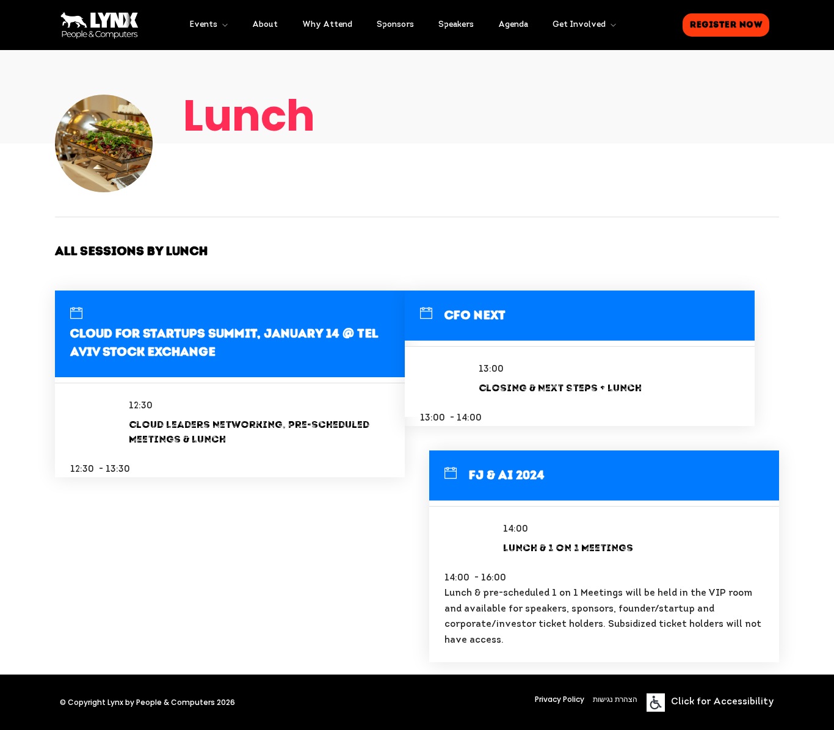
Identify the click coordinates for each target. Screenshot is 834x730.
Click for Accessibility (722, 702)
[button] (726, 25)
